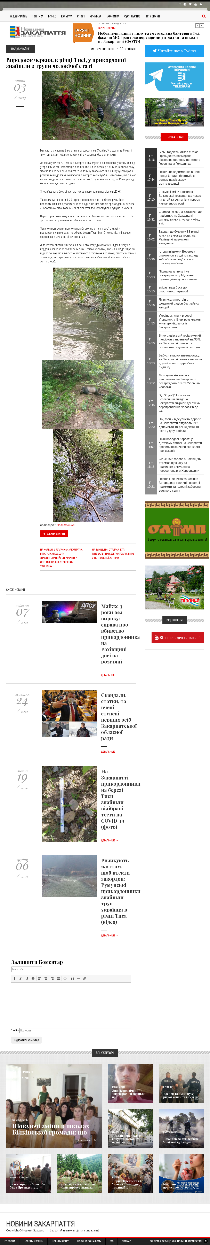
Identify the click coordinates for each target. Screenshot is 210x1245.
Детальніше (110, 675)
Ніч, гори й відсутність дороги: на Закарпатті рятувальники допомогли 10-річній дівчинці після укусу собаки (180, 424)
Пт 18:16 (151, 157)
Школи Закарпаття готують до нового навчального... (126, 1139)
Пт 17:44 (151, 177)
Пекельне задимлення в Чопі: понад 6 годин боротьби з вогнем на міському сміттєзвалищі (179, 177)
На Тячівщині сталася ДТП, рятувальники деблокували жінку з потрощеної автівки (113, 553)
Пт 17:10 (151, 197)
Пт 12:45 (151, 403)
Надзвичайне (18, 16)
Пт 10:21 (151, 484)
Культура (66, 16)
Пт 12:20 (151, 425)
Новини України (33, 1241)
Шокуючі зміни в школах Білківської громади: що (50, 1129)
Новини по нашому (19, 1177)
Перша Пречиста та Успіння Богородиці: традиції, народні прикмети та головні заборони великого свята (180, 484)
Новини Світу (60, 1241)
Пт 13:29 (151, 361)
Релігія (115, 1177)
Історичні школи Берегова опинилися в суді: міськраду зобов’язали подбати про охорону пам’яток (179, 257)
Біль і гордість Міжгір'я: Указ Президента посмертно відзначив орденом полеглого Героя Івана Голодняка (179, 157)
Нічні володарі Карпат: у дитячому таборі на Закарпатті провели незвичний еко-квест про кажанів (180, 444)
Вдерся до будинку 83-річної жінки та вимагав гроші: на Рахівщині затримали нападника (179, 237)
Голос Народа (118, 1087)
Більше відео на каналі (180, 637)
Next (202, 25)
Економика (117, 1132)
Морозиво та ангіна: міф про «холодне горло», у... (181, 1185)
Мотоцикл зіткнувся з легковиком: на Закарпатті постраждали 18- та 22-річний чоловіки (179, 381)
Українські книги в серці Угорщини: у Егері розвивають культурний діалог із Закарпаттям (180, 321)
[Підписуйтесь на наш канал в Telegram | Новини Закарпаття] (174, 76)
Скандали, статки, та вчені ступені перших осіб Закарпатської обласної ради (119, 716)
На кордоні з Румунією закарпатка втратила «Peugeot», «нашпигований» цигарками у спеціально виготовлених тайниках (61, 558)
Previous (197, 25)
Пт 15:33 (151, 275)
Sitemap (126, 1241)
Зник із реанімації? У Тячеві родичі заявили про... (128, 1094)
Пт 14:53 (151, 321)
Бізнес (52, 16)
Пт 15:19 (151, 289)
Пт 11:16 (150, 464)
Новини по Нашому (89, 1241)
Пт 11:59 (150, 444)
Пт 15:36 (151, 257)
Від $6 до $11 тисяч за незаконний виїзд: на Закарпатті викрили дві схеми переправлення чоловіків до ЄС (179, 403)
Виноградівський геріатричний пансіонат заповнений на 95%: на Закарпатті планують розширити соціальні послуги (180, 341)
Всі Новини (152, 16)
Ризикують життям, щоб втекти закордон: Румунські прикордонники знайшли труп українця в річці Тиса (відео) (120, 891)
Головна (10, 1241)
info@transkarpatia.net (86, 1230)
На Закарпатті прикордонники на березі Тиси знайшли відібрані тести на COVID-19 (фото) (120, 799)
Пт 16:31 (151, 217)
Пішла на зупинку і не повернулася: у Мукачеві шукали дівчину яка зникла (178, 275)
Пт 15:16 (151, 303)
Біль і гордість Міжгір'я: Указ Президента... (28, 1185)
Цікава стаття (55, 534)
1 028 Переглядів (104, 49)
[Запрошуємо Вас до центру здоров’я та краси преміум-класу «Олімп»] (177, 529)
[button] (14, 978)
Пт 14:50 (151, 341)
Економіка (112, 16)
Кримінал (96, 16)
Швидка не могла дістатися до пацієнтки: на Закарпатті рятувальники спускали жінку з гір (180, 217)
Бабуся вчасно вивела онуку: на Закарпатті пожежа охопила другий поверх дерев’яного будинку (180, 361)
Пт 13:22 (151, 381)
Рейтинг (130, 49)
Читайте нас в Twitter (176, 51)
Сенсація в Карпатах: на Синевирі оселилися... (78, 1185)
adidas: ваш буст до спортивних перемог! (173, 289)
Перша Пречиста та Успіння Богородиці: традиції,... (126, 1184)
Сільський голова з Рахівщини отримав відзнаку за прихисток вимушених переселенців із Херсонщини (180, 464)
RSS (111, 1241)
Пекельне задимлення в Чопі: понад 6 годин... (180, 1140)
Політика (37, 16)
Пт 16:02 (151, 237)
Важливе (65, 1177)
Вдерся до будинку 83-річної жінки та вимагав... (181, 1095)
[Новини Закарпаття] (39, 31)
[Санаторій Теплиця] (174, 587)
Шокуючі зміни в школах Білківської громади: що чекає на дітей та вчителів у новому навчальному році (180, 197)
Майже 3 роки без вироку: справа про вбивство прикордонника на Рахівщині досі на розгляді (120, 634)
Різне (166, 1177)
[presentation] (14, 978)
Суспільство (132, 16)
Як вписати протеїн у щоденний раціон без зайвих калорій (179, 303)
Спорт (81, 16)
